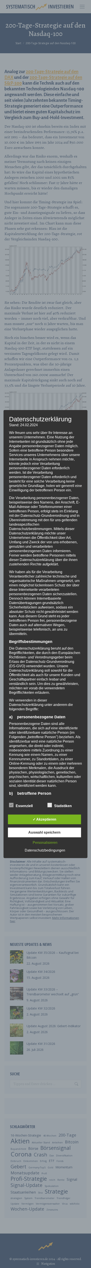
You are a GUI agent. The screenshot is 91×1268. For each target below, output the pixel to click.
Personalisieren (45, 842)
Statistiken (63, 806)
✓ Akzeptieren (44, 819)
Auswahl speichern (44, 832)
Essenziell (24, 806)
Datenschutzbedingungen (45, 850)
